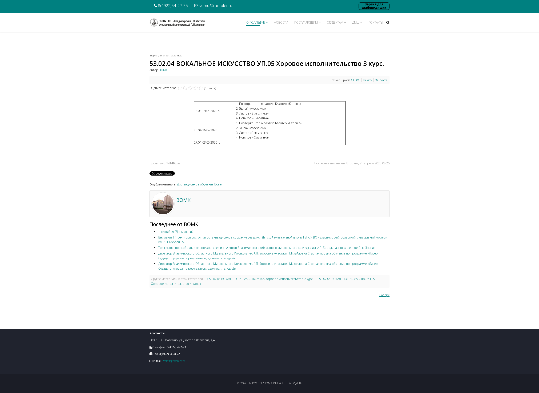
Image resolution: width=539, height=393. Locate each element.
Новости (281, 22)
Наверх (384, 295)
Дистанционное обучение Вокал (200, 184)
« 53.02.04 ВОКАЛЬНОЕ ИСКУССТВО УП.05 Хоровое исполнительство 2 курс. (260, 279)
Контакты (375, 22)
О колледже (255, 22)
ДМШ (355, 22)
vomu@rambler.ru (215, 5)
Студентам (335, 22)
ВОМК (163, 70)
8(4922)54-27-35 (173, 5)
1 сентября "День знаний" (176, 232)
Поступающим (306, 22)
